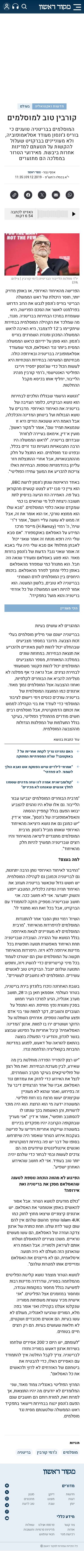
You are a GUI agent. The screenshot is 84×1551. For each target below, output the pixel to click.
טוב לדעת (28, 1503)
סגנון (31, 1494)
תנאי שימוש (46, 1534)
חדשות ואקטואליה (49, 106)
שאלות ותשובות (29, 1527)
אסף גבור (49, 172)
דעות (71, 1499)
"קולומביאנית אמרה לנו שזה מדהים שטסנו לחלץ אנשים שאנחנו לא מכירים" (39, 785)
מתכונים (29, 1499)
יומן (72, 1503)
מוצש (50, 1499)
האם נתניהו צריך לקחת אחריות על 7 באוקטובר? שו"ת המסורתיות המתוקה (44, 754)
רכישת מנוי (67, 1534)
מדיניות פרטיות (44, 1529)
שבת (51, 1503)
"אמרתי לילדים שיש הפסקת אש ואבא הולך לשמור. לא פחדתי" (39, 769)
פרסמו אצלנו (46, 1524)
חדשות (70, 1494)
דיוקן (51, 1494)
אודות (71, 1529)
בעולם (25, 106)
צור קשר (69, 1524)
